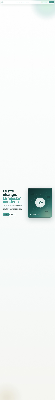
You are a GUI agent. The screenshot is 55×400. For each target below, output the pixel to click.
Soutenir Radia (51, 2)
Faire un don (22, 2)
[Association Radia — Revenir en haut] (2, 2)
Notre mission (18, 2)
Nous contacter (13, 214)
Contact (27, 2)
